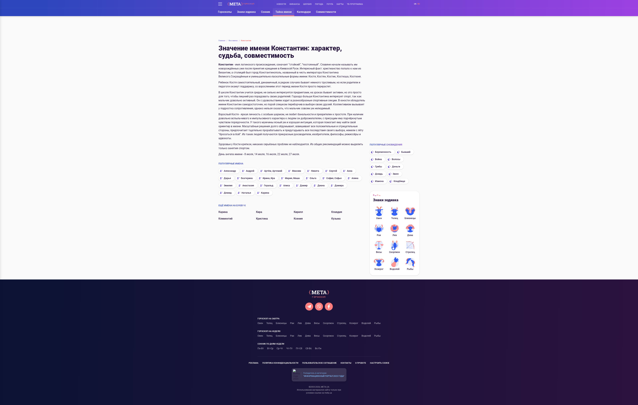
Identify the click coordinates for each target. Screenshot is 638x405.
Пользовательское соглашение (319, 363)
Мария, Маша (292, 178)
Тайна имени (283, 11)
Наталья (246, 192)
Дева (410, 235)
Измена (379, 181)
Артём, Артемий (273, 171)
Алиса (286, 185)
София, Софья (334, 178)
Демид (228, 192)
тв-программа (355, 4)
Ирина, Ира (269, 178)
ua (415, 4)
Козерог (378, 269)
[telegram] (309, 307)
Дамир (304, 185)
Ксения (298, 218)
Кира (259, 212)
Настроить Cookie (379, 363)
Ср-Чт (280, 348)
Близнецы (410, 218)
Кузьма (336, 218)
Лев (394, 235)
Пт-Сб (299, 348)
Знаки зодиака (246, 11)
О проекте (360, 363)
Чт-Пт (289, 348)
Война (378, 159)
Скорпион (394, 252)
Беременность (383, 152)
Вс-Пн (318, 348)
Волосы (396, 159)
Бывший (405, 152)
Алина (355, 178)
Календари (304, 11)
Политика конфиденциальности (280, 363)
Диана (321, 185)
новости (281, 4)
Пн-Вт (261, 348)
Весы (379, 252)
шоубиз (307, 4)
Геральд (268, 185)
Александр (230, 171)
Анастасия (248, 185)
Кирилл (298, 212)
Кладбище (399, 181)
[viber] (319, 307)
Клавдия (336, 212)
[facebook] (329, 307)
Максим (296, 171)
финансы (294, 4)
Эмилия (228, 185)
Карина (265, 192)
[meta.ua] (235, 4)
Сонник (265, 11)
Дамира (339, 185)
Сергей (333, 171)
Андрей (250, 171)
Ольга (313, 178)
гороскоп (249, 4)
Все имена (234, 41)
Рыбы (410, 269)
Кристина (262, 218)
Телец (394, 218)
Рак (379, 235)
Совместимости (326, 11)
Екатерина (247, 178)
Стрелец (410, 252)
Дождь (379, 174)
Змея (396, 174)
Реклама (253, 363)
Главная (222, 41)
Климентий (225, 218)
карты (340, 4)
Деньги (396, 166)
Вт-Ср (270, 348)
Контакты (346, 363)
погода (319, 4)
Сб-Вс (309, 348)
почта (330, 4)
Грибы (378, 166)
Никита (315, 171)
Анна (349, 171)
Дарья (227, 178)
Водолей (394, 269)
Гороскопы (225, 11)
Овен (379, 218)
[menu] (220, 4)
